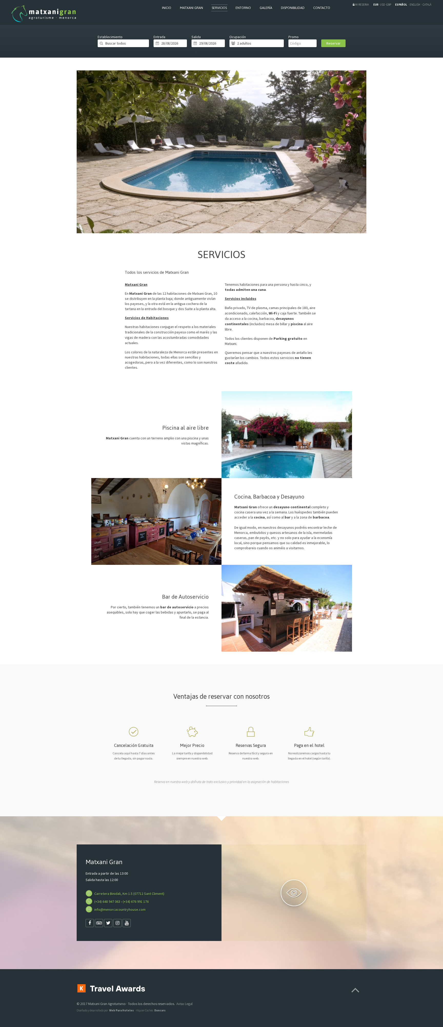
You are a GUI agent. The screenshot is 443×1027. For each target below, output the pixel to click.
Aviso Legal (184, 1003)
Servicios (219, 8)
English (415, 4)
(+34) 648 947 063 (107, 901)
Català (427, 4)
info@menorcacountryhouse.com (120, 909)
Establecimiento (110, 37)
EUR (375, 4)
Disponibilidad (293, 8)
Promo (293, 37)
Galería (266, 8)
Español (401, 4)
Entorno (243, 8)
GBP (388, 4)
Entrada (159, 37)
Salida (196, 37)
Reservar (333, 43)
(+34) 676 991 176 (136, 901)
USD (382, 4)
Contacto (321, 8)
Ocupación (237, 37)
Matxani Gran (191, 8)
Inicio (166, 8)
